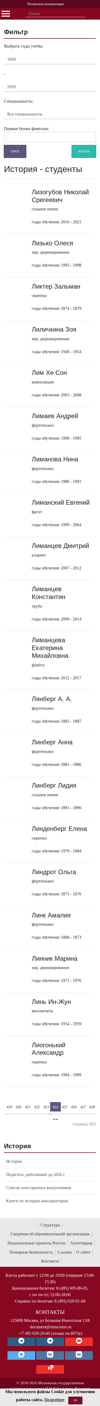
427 (83, 1106)
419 (9, 1106)
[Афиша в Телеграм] (50, 1369)
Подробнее (54, 1399)
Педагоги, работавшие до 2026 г (35, 1174)
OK (75, 1400)
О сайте (83, 1252)
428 (92, 1106)
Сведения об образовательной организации (50, 1234)
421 (28, 1106)
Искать (83, 151)
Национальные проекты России (36, 1243)
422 (37, 1106)
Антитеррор (81, 1243)
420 (18, 1106)
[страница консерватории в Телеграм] (21, 1341)
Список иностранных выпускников (38, 1187)
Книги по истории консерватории (37, 1201)
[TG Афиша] (50, 1341)
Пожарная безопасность (31, 1252)
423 (46, 1106)
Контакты (50, 1261)
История (14, 1161)
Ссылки (64, 1252)
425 (64, 1106)
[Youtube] (79, 1341)
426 (74, 1106)
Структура (50, 1225)
